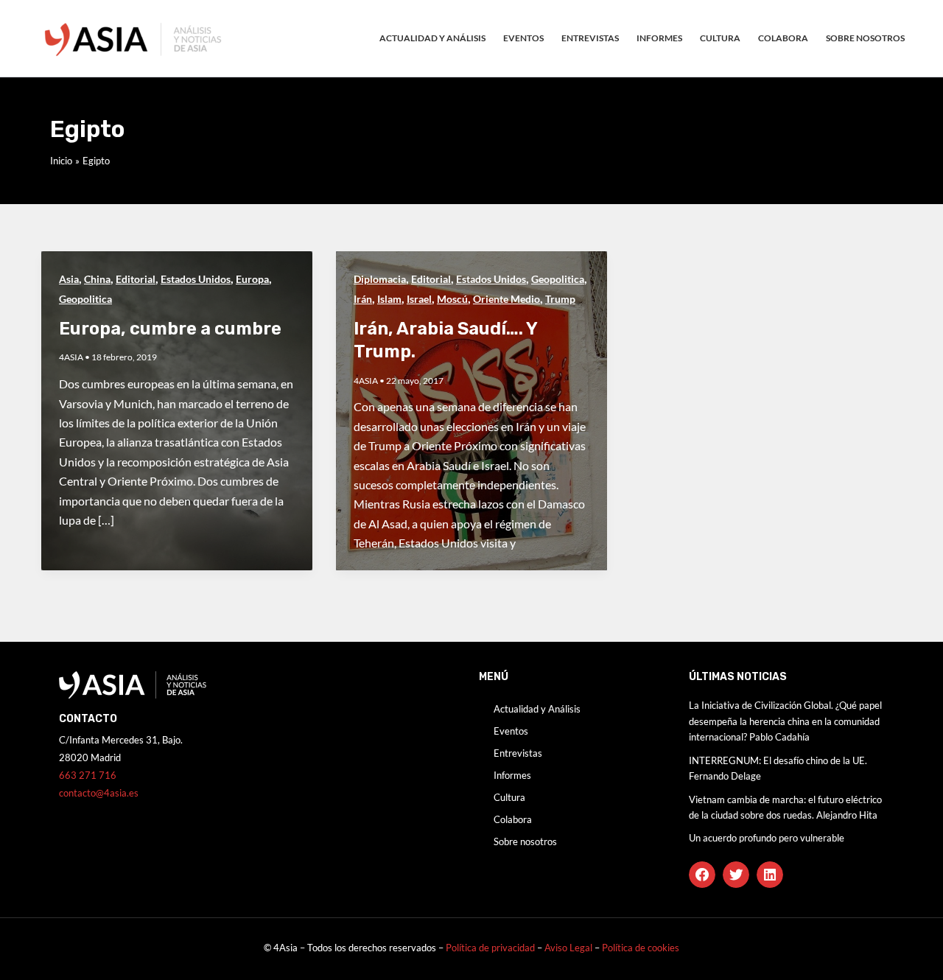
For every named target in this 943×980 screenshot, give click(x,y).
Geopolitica (85, 299)
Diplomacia (380, 279)
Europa (252, 279)
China (97, 279)
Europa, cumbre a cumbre (170, 328)
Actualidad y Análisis (432, 37)
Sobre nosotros (865, 37)
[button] (702, 874)
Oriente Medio (506, 299)
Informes (659, 37)
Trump (560, 299)
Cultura (720, 37)
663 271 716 (87, 775)
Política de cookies (640, 947)
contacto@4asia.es (99, 793)
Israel (419, 299)
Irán (363, 299)
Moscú (452, 299)
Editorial (135, 279)
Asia (69, 279)
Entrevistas (590, 37)
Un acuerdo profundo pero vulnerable (766, 838)
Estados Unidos (196, 279)
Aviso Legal (569, 947)
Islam (389, 299)
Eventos (523, 37)
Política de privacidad (490, 947)
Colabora (783, 37)
